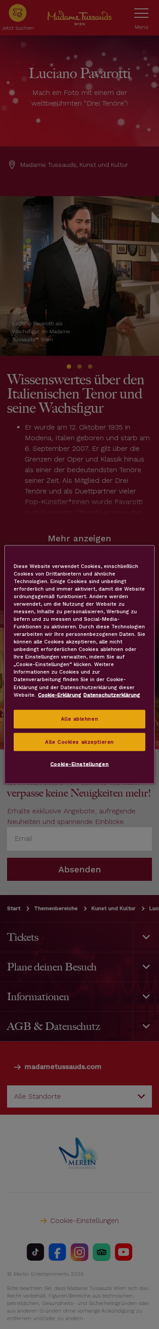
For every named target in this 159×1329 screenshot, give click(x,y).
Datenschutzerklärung (111, 694)
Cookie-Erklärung (59, 694)
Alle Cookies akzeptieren (79, 741)
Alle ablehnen (79, 718)
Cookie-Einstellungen (79, 764)
